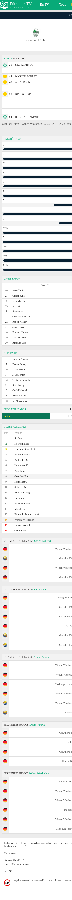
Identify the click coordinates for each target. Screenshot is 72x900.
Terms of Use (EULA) (14, 860)
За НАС (8, 871)
